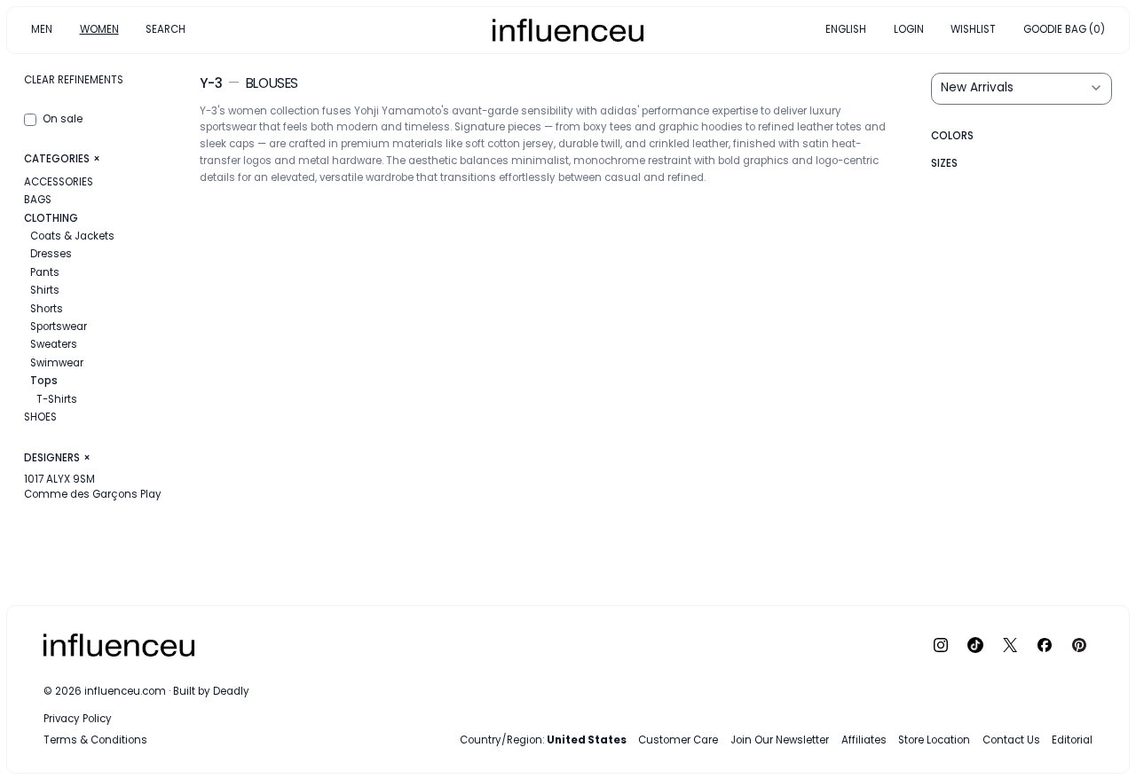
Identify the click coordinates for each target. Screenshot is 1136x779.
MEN (41, 29)
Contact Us (1011, 740)
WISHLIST (973, 29)
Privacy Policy (77, 719)
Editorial (1072, 740)
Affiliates (864, 740)
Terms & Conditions (95, 740)
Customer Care (678, 740)
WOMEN (99, 29)
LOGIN (909, 29)
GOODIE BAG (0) (1064, 29)
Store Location (934, 740)
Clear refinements (73, 80)
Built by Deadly (211, 691)
